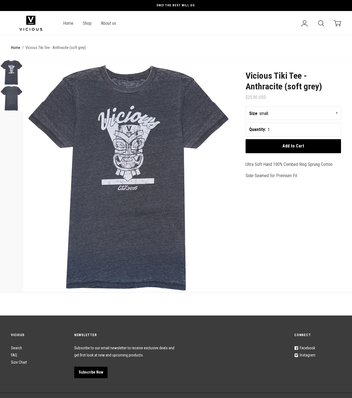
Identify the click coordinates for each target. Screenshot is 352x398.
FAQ (14, 355)
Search (16, 348)
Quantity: (257, 129)
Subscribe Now (91, 372)
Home (68, 23)
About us (108, 23)
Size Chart (19, 362)
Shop (87, 23)
